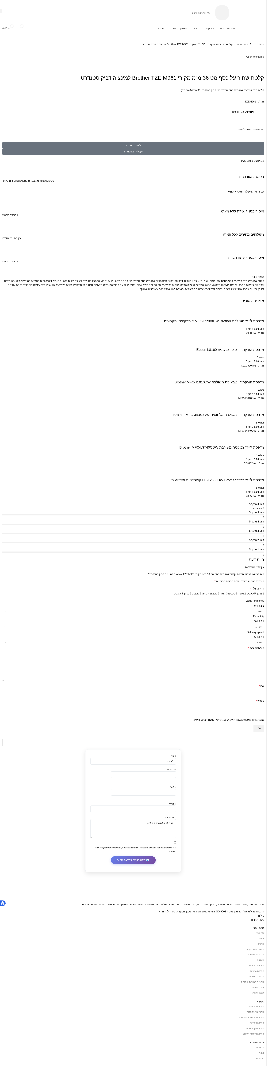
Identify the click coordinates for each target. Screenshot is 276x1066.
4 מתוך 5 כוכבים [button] (200, 593)
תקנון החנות (258, 992)
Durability (258, 616)
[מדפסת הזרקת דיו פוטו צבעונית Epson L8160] (238, 337)
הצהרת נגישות (257, 971)
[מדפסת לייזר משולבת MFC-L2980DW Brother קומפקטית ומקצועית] (259, 308)
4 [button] (257, 605)
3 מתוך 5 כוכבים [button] (219, 593)
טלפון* (173, 787)
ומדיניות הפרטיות (130, 847)
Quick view (251, 315)
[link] (222, 12)
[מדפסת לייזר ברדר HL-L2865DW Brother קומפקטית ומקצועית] (245, 467)
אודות (261, 938)
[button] (252, 28)
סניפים (260, 943)
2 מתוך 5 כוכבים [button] (237, 593)
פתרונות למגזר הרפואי (253, 1033)
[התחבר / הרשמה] (35, 28)
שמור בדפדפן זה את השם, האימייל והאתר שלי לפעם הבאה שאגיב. (228, 719)
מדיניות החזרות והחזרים (252, 982)
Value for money (255, 600)
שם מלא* (171, 769)
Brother (260, 390)
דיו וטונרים (242, 44)
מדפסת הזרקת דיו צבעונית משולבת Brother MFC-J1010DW (219, 382)
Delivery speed (255, 632)
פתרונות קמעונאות (255, 1028)
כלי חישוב (259, 1058)
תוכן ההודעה (170, 817)
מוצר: (173, 756)
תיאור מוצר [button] (258, 277)
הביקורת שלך (256, 647)
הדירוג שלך (257, 588)
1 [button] (263, 605)
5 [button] (255, 605)
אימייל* (172, 803)
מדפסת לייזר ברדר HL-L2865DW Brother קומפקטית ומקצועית (217, 480)
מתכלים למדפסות (255, 1012)
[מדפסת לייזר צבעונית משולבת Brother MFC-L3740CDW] (219, 435)
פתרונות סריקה (257, 1022)
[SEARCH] (1, 11)
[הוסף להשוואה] (260, 315)
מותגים (260, 960)
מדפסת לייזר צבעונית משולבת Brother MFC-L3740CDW (221, 447)
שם (261, 686)
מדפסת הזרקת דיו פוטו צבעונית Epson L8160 (230, 350)
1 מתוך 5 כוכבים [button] (255, 593)
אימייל (260, 701)
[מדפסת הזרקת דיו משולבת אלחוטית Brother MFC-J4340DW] (230, 402)
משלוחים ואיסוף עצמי (253, 949)
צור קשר (260, 932)
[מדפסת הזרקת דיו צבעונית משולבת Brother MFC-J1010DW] (230, 369)
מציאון (261, 1052)
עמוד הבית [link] (258, 44)
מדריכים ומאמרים (255, 954)
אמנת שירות (258, 987)
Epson (260, 357)
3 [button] (259, 605)
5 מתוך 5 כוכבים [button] (182, 593)
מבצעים (260, 1047)
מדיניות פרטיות (256, 976)
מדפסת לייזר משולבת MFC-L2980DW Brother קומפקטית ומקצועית (214, 321)
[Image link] (213, 896)
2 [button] (261, 605)
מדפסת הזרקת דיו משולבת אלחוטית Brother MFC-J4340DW (218, 415)
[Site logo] (248, 12)
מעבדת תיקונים (256, 965)
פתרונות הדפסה (256, 1006)
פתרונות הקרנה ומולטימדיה (251, 1017)
